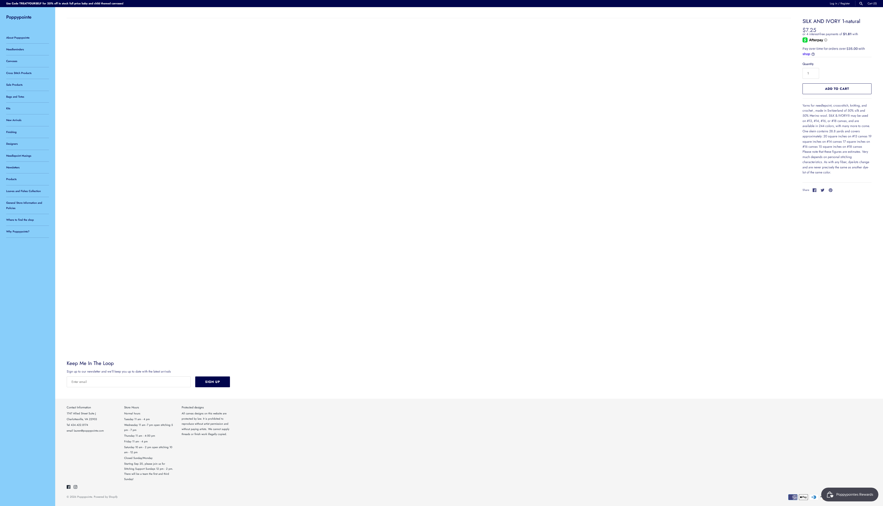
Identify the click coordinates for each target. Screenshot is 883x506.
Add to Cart (837, 88)
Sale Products (14, 85)
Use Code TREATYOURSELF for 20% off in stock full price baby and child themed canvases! (64, 3)
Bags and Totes (15, 97)
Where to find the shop (20, 220)
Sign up (212, 381)
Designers (12, 144)
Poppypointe (84, 497)
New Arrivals (13, 120)
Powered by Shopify (106, 497)
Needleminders (15, 49)
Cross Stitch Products (19, 73)
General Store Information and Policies (24, 205)
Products (11, 179)
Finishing (11, 132)
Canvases (11, 61)
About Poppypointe (17, 38)
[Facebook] (68, 487)
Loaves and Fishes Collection (23, 191)
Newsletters (13, 167)
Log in (833, 3)
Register (845, 3)
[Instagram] (75, 487)
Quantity (808, 64)
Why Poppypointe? (17, 231)
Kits (8, 108)
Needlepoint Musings (18, 156)
